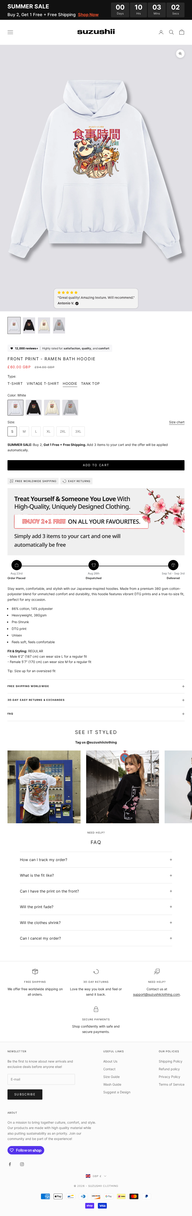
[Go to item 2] (29, 325)
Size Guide (111, 1077)
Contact (109, 1069)
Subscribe (25, 1094)
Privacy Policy (169, 1077)
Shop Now (88, 14)
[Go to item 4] (59, 325)
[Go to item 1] (14, 325)
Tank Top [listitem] (90, 383)
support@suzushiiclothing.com (156, 994)
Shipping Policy (170, 1061)
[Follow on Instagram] (22, 1164)
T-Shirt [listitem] (15, 383)
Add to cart (96, 465)
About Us (110, 1061)
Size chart (177, 422)
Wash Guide (112, 1084)
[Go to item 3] (44, 325)
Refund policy (169, 1069)
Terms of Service (172, 1084)
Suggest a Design (116, 1092)
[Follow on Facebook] (9, 1164)
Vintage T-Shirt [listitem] (43, 383)
